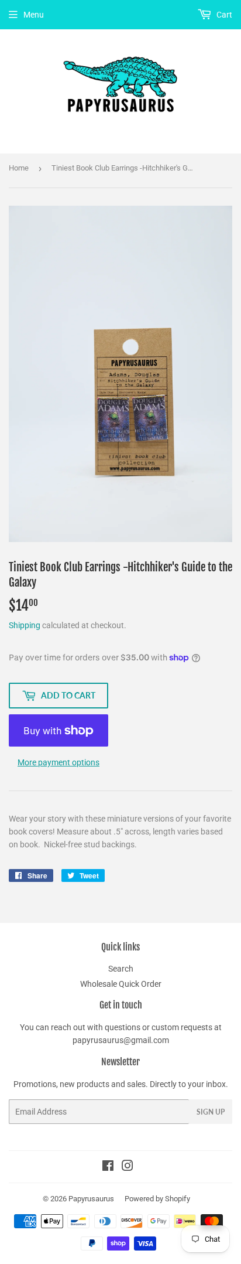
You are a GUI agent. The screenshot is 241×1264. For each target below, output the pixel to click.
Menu (33, 14)
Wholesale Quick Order (120, 984)
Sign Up (211, 1112)
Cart (223, 14)
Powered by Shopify (157, 1198)
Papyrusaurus (91, 1198)
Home (19, 167)
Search (120, 968)
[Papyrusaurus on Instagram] (127, 1167)
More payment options (58, 762)
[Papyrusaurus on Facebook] (108, 1167)
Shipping (24, 625)
